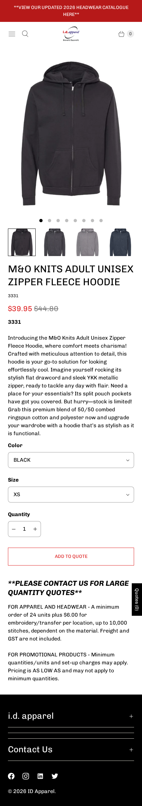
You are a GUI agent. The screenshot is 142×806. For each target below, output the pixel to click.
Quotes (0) (137, 599)
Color (15, 445)
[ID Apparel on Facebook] (15, 776)
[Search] (25, 34)
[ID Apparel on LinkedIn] (44, 776)
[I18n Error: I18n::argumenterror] (22, 242)
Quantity (19, 514)
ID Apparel (41, 791)
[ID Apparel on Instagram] (29, 776)
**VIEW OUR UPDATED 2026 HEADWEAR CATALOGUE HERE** (71, 11)
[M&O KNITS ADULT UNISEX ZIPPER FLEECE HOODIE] (71, 133)
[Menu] (11, 34)
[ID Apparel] (71, 34)
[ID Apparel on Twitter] (59, 776)
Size (13, 480)
